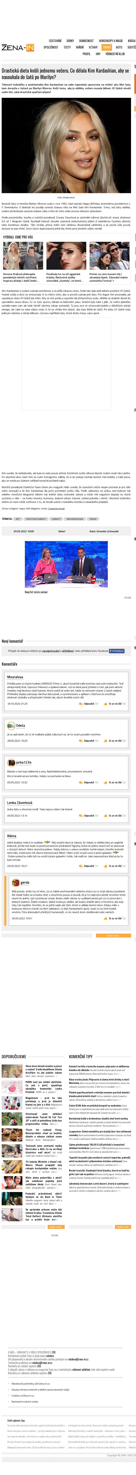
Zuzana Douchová (56, 508)
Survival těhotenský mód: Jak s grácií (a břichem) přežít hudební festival (37, 1425)
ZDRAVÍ (92, 519)
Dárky (70, 41)
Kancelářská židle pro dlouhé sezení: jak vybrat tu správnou (98, 1442)
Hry (98, 54)
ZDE (54, 1352)
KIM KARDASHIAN (75, 519)
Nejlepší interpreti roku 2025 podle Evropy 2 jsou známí (35, 1447)
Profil (87, 54)
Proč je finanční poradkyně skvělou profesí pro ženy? (33, 1442)
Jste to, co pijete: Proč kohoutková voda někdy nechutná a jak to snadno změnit (98, 1447)
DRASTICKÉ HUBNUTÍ (36, 519)
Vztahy (93, 47)
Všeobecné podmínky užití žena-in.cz (31, 1383)
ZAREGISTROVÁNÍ (51, 651)
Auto (119, 47)
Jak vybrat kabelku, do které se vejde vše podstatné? (34, 1436)
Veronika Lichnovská (107, 531)
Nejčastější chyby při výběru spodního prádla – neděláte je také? (98, 1436)
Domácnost (86, 41)
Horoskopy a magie (111, 41)
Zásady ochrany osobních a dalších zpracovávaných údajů (40, 1389)
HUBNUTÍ (56, 519)
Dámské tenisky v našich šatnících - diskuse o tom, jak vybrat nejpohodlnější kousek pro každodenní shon (98, 1431)
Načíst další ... (113, 935)
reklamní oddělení (81, 1370)
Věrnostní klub (115, 54)
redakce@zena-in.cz (78, 1359)
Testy (67, 47)
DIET (18, 519)
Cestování (55, 41)
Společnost (51, 47)
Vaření (80, 47)
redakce (50, 1356)
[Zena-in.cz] (20, 47)
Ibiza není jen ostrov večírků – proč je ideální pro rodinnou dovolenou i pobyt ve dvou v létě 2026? (37, 1431)
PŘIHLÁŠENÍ (68, 651)
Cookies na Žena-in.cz (23, 1395)
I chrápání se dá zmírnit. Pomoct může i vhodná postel (96, 1425)
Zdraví (107, 47)
